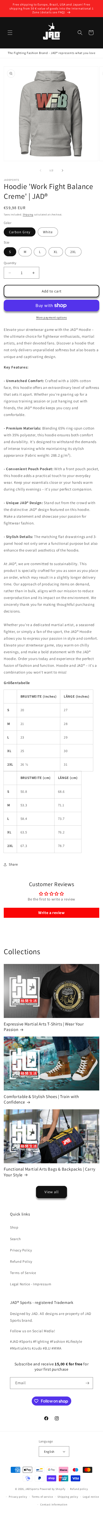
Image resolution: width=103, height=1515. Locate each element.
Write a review (51, 912)
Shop (14, 1227)
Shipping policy (68, 1496)
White (48, 232)
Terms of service (42, 1496)
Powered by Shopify (53, 1489)
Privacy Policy (21, 1250)
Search (15, 1239)
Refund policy (79, 1489)
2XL (73, 252)
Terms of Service (23, 1272)
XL (56, 252)
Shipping (28, 214)
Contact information (53, 1504)
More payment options (51, 317)
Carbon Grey (19, 232)
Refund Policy (21, 1261)
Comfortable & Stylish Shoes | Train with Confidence (41, 1099)
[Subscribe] (87, 1383)
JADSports (32, 1489)
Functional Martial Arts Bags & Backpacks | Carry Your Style (50, 1171)
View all (51, 1191)
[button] (10, 32)
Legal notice (91, 1496)
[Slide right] (62, 170)
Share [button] (13, 864)
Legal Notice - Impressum (30, 1284)
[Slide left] (40, 170)
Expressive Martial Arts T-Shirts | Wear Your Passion (44, 1026)
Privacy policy (18, 1496)
